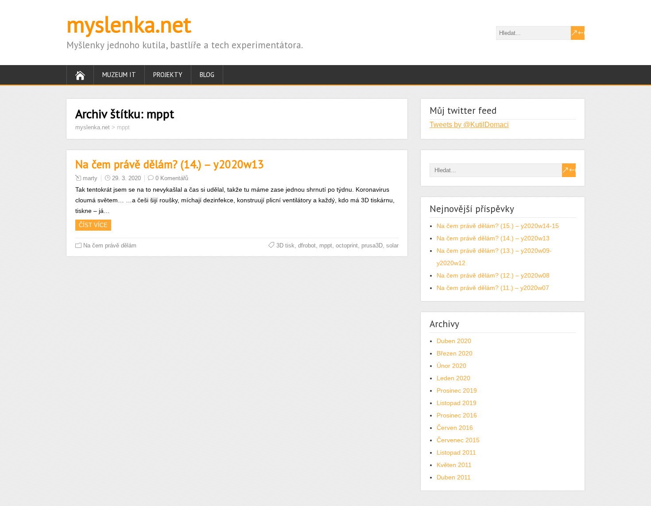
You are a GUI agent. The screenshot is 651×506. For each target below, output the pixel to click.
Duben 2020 (454, 340)
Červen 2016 (455, 427)
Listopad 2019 (457, 402)
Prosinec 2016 (457, 415)
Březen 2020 (455, 353)
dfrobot (307, 245)
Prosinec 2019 (457, 390)
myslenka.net (128, 24)
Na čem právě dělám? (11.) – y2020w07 (493, 287)
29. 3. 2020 (126, 178)
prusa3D (372, 245)
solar (392, 245)
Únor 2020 (451, 365)
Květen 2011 (454, 464)
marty (90, 178)
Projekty (167, 74)
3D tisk (285, 245)
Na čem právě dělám (109, 245)
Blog (207, 74)
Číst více (93, 225)
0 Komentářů (171, 178)
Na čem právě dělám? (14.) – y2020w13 (169, 164)
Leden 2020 (453, 378)
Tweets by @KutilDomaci (469, 124)
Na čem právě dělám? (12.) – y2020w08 (493, 275)
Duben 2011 (454, 477)
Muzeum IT (119, 74)
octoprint (347, 245)
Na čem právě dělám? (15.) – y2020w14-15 (498, 225)
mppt (325, 245)
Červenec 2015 (458, 440)
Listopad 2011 (456, 452)
